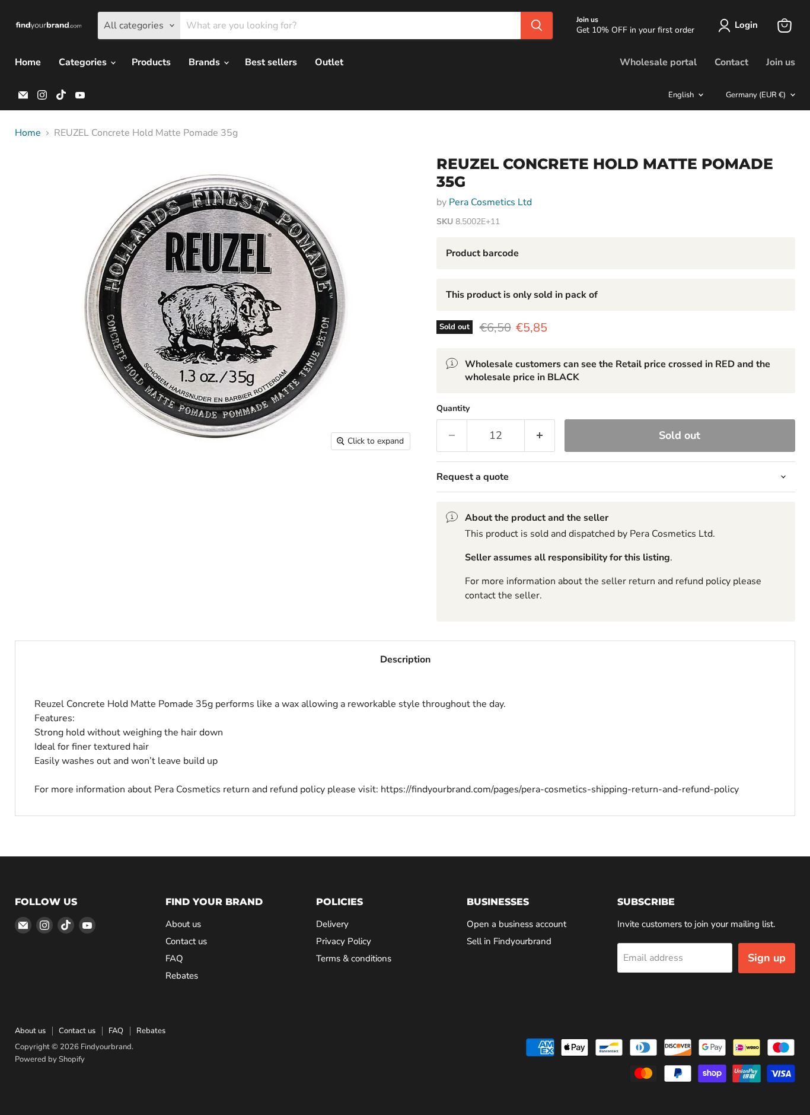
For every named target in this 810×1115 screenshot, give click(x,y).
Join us (780, 62)
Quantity (453, 408)
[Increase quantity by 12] (540, 435)
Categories (84, 62)
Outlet (329, 62)
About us (183, 924)
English (681, 95)
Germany (756, 95)
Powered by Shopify (50, 1059)
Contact (731, 62)
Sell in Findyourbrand (509, 941)
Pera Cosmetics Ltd (490, 202)
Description (405, 659)
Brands (205, 62)
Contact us (186, 941)
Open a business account (516, 924)
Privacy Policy (343, 941)
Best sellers (271, 62)
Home (28, 62)
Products (151, 62)
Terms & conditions (353, 958)
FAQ (174, 958)
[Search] (537, 25)
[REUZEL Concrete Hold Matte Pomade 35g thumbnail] (37, 179)
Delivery (332, 924)
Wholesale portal (658, 62)
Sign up (767, 958)
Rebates (181, 976)
